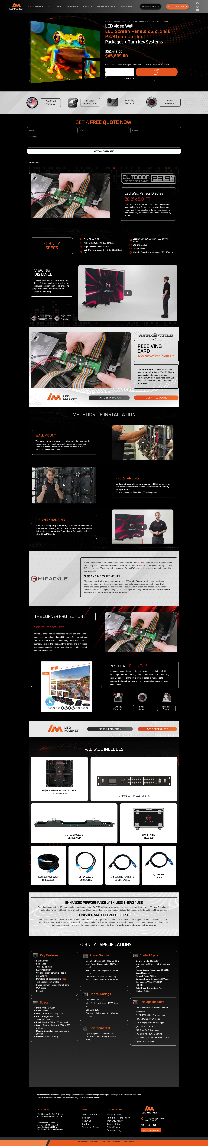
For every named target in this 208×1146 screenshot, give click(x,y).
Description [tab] (34, 162)
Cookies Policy (114, 1130)
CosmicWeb (127, 1141)
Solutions (53, 7)
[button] (32, 687)
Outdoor (114, 21)
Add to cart (156, 72)
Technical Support (107, 7)
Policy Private (114, 1127)
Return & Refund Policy (118, 1117)
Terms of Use (113, 1124)
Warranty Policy (115, 1121)
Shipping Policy (114, 1114)
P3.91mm (123, 21)
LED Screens (34, 7)
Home (107, 21)
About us (71, 7)
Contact (87, 7)
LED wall (140, 563)
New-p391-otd (162, 65)
